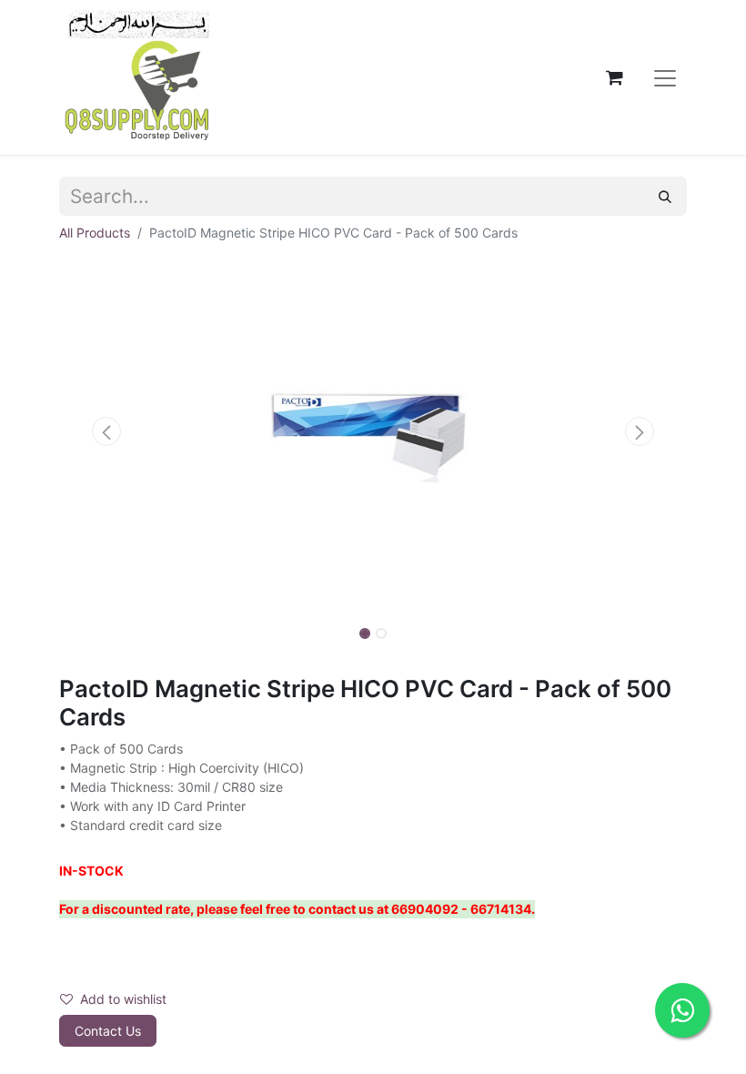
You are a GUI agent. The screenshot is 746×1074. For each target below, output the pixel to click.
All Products (94, 232)
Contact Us (108, 1031)
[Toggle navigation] (665, 77)
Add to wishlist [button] (123, 999)
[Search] (665, 196)
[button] (106, 431)
